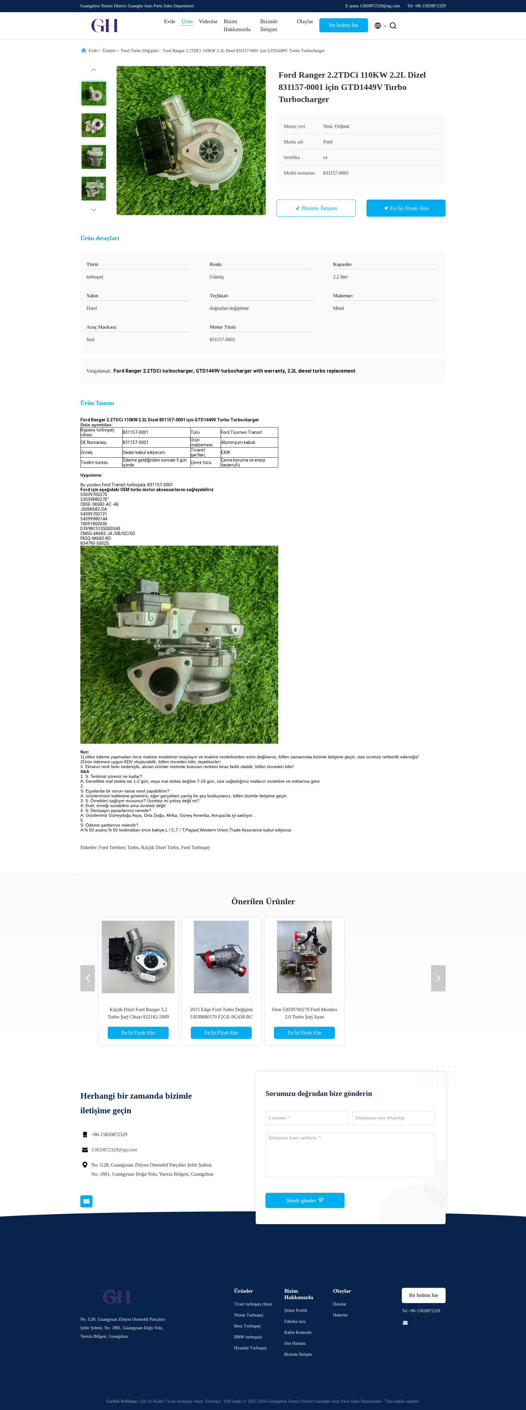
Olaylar (305, 21)
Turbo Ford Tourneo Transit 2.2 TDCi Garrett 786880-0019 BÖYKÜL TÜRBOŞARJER (304, 1017)
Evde (169, 21)
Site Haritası (295, 1343)
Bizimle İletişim (269, 25)
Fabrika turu (295, 1321)
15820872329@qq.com (114, 1149)
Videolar (208, 21)
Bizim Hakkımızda (237, 25)
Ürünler (109, 50)
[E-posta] (94, 1205)
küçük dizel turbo (160, 847)
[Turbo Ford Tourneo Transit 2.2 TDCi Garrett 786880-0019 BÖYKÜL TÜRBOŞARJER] (304, 956)
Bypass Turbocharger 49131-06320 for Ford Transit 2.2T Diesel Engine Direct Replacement (221, 1017)
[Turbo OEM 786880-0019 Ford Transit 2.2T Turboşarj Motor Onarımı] (387, 956)
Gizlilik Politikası (122, 1401)
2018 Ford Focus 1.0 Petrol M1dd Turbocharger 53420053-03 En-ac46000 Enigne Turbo (138, 1017)
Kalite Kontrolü (297, 1332)
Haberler (340, 1315)
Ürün (187, 21)
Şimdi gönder (302, 1200)
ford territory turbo (119, 847)
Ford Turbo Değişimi (139, 50)
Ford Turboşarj (195, 847)
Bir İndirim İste (343, 25)
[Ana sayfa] (104, 25)
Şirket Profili (295, 1310)
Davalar (339, 1304)
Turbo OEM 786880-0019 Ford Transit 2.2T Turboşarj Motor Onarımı (387, 1017)
